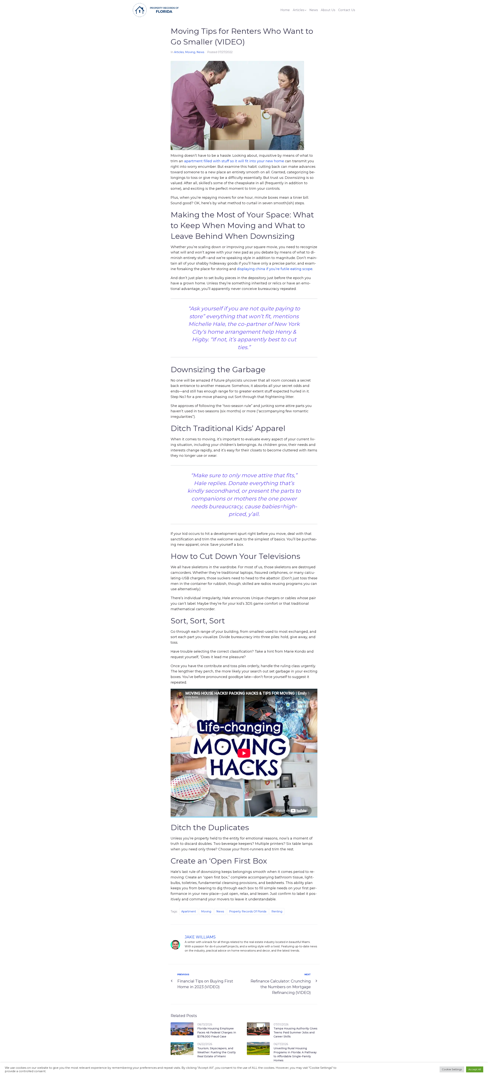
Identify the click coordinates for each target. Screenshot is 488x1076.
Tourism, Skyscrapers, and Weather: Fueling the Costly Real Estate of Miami (216, 1052)
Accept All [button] (474, 1069)
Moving (190, 52)
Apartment (188, 911)
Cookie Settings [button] (452, 1069)
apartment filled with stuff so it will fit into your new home (234, 161)
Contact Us (346, 10)
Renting (276, 911)
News (313, 10)
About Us (328, 10)
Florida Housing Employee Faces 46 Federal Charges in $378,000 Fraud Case (216, 1032)
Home (285, 10)
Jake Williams (200, 937)
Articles (298, 10)
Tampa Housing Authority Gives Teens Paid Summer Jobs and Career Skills (295, 1032)
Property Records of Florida (247, 911)
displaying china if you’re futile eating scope (274, 269)
